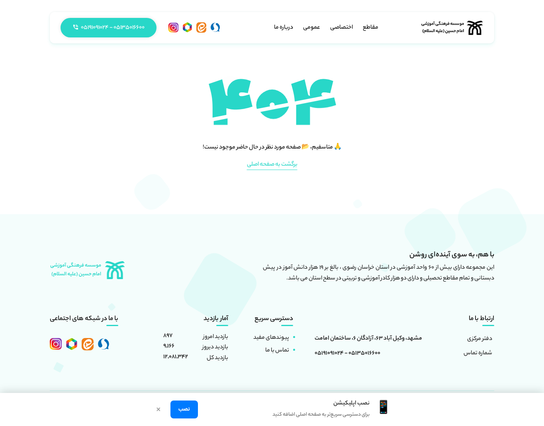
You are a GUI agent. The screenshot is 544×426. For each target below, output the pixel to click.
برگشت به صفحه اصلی (272, 165)
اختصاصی (341, 28)
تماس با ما (277, 351)
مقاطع (370, 28)
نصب (184, 409)
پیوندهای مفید (271, 338)
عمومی (311, 28)
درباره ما (283, 28)
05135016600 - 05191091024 (347, 354)
